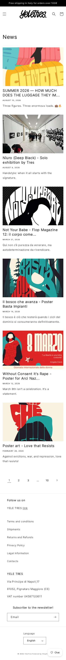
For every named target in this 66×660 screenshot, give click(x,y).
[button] (4, 14)
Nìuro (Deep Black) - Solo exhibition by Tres (25, 160)
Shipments (13, 529)
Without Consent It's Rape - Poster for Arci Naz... (27, 376)
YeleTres (28, 654)
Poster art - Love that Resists (28, 446)
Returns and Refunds (20, 537)
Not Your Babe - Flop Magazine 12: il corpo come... (30, 232)
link (25, 508)
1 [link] (9, 480)
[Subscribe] (55, 617)
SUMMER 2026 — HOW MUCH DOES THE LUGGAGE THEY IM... (31, 92)
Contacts (12, 561)
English (31, 640)
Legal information (18, 553)
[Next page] (57, 480)
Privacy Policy (16, 545)
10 (47, 480)
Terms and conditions (20, 521)
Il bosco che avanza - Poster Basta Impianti (28, 304)
